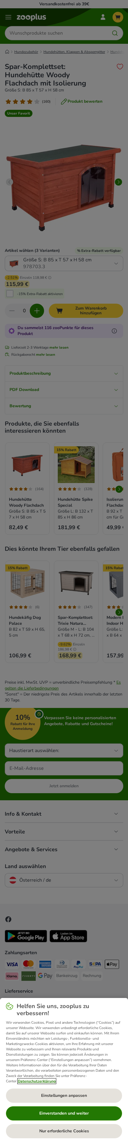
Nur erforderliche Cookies (64, 1131)
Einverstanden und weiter (64, 1113)
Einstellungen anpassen (64, 1095)
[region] (64, 1070)
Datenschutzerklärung (37, 1081)
